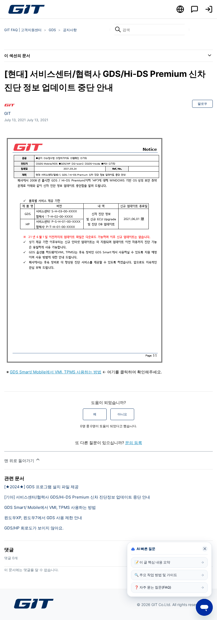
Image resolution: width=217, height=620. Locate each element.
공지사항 (70, 30)
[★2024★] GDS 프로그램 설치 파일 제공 (41, 486)
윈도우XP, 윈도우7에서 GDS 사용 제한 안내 (43, 517)
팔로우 (202, 104)
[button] (209, 9)
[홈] (26, 9)
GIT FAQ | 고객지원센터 (23, 30)
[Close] (205, 549)
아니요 (122, 414)
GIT (7, 113)
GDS (52, 30)
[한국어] (180, 9)
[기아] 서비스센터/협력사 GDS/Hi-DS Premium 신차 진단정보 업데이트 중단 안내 (77, 497)
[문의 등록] (194, 9)
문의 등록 (133, 442)
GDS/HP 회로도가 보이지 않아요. (34, 527)
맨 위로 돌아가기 (19, 460)
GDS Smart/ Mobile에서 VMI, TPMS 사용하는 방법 (55, 371)
